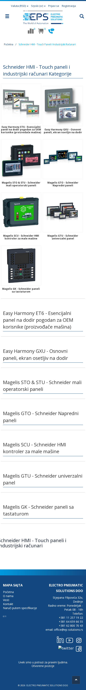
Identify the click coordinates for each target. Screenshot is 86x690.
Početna (8, 44)
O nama (8, 596)
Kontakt (8, 604)
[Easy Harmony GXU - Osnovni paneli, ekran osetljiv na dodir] (63, 106)
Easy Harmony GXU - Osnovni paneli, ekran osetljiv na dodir (63, 131)
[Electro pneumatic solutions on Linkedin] (60, 639)
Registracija (69, 6)
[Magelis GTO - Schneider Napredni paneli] (63, 159)
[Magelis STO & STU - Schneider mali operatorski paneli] (21, 159)
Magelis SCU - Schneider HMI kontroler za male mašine (21, 237)
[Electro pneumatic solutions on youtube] (69, 639)
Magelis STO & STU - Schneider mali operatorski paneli (21, 184)
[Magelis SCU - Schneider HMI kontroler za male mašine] (21, 212)
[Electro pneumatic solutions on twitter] (66, 648)
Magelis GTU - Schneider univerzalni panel (62, 237)
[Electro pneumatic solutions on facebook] (79, 648)
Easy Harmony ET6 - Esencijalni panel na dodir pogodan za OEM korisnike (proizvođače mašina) (21, 129)
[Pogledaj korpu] (41, 30)
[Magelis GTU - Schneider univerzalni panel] (63, 212)
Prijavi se (53, 6)
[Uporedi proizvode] (30, 30)
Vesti (6, 600)
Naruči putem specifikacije (20, 608)
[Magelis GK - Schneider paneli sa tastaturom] (21, 265)
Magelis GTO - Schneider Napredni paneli (62, 184)
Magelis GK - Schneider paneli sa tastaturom (21, 290)
